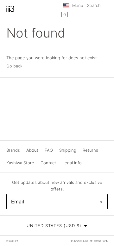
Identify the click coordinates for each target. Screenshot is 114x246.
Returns (90, 150)
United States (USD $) (54, 225)
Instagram (12, 240)
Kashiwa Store (20, 162)
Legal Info (72, 162)
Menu (77, 5)
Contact (48, 162)
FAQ (49, 150)
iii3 (82, 240)
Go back (14, 65)
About (32, 150)
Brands (13, 150)
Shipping (67, 150)
